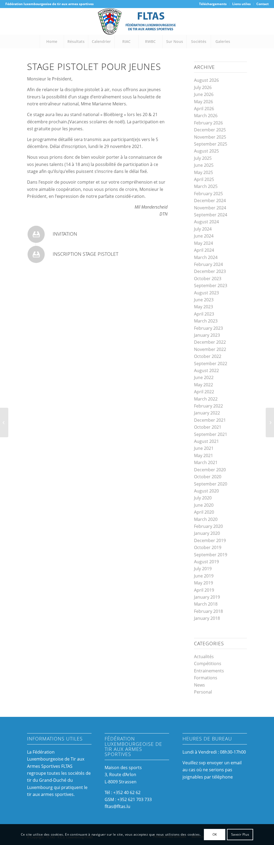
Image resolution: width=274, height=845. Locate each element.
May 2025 (203, 172)
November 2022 (210, 349)
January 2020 (207, 533)
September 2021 (210, 434)
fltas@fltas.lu (117, 806)
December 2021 (210, 420)
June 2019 (204, 576)
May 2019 (203, 583)
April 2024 (204, 250)
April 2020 (204, 512)
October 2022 (207, 356)
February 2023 (208, 328)
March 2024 (206, 257)
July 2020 (203, 498)
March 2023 (206, 321)
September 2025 (210, 144)
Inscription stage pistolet (85, 254)
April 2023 (204, 314)
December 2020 (210, 470)
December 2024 (210, 200)
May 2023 (203, 307)
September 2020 (210, 484)
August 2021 (206, 441)
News (199, 685)
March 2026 (206, 115)
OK (214, 834)
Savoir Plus (240, 834)
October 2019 (207, 547)
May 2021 (203, 455)
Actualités (204, 656)
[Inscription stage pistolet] (36, 254)
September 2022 (210, 363)
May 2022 (203, 385)
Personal (203, 692)
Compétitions (207, 663)
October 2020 (207, 477)
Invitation (65, 234)
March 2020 (206, 519)
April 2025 (204, 179)
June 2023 (204, 300)
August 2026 (206, 80)
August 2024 (206, 222)
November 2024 (210, 208)
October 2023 (207, 278)
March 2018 (206, 604)
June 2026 (204, 94)
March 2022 (206, 399)
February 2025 (208, 194)
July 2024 (203, 229)
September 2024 (210, 215)
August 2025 (206, 151)
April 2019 (204, 590)
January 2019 (207, 597)
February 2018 (208, 611)
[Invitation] (36, 234)
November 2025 (210, 137)
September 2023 (210, 285)
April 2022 (204, 392)
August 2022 (206, 370)
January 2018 (207, 618)
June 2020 (204, 505)
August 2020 (206, 491)
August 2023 (206, 293)
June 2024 (204, 236)
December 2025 (210, 130)
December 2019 (210, 540)
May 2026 (203, 102)
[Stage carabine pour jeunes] (270, 422)
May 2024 (203, 243)
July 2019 (203, 569)
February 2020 (208, 526)
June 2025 (204, 165)
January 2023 (207, 335)
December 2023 (210, 271)
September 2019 (210, 555)
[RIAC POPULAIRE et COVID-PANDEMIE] (4, 422)
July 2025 (203, 158)
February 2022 (208, 406)
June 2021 (204, 448)
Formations (205, 678)
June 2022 (204, 377)
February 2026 (208, 123)
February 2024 (208, 264)
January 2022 (207, 413)
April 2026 (204, 109)
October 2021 (207, 427)
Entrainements (209, 671)
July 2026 (203, 87)
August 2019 (206, 562)
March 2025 (206, 186)
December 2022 (210, 342)
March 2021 (206, 462)
